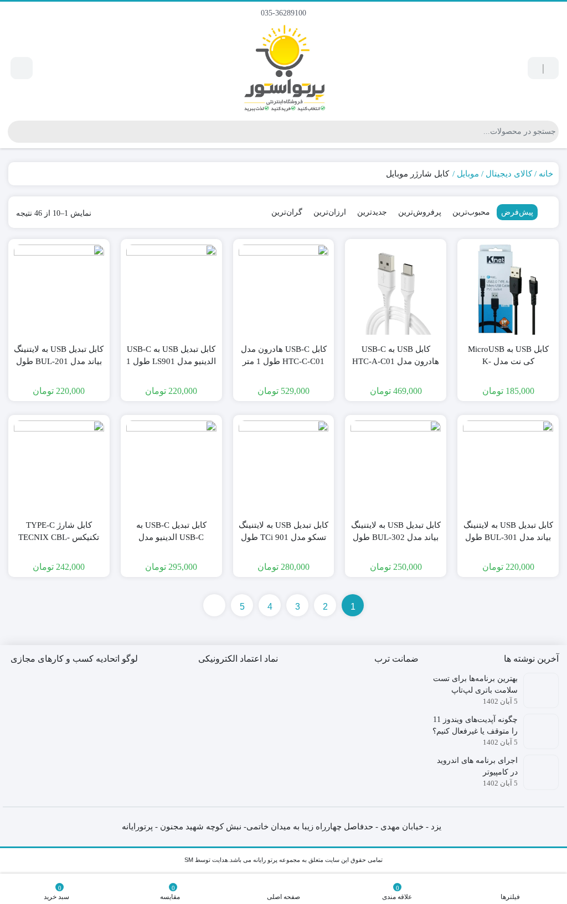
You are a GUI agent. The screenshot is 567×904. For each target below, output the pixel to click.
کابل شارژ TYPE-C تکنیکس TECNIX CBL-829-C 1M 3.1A (58, 537)
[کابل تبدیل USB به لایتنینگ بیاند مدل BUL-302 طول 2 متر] (395, 465)
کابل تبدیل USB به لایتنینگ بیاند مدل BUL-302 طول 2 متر (396, 537)
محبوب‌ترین (471, 212)
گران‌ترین (286, 212)
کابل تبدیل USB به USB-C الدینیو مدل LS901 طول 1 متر (171, 361)
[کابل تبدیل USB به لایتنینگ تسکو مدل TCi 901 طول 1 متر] (284, 465)
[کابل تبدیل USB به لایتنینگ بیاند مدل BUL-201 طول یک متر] (59, 290)
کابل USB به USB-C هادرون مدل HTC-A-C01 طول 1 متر (395, 361)
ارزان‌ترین (329, 212)
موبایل (468, 173)
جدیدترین (372, 212)
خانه (546, 173)
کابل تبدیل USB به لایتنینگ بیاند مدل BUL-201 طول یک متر (59, 361)
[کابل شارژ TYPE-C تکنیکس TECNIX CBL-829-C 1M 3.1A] (59, 465)
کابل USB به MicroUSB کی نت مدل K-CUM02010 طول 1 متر (508, 361)
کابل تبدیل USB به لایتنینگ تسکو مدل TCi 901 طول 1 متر (283, 537)
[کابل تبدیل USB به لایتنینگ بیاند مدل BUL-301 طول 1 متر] (508, 465)
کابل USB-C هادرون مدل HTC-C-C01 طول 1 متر (284, 355)
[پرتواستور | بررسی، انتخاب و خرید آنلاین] (284, 68)
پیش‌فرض (517, 212)
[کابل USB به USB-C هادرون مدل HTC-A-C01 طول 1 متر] (395, 290)
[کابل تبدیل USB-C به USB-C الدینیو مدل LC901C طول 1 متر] (171, 465)
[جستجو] (16, 132)
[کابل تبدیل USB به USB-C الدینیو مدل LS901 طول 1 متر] (171, 290)
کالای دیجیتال (509, 173)
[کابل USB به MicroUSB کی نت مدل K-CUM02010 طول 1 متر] (508, 290)
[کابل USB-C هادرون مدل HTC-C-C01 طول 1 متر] (284, 290)
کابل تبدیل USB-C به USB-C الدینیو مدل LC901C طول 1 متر (171, 537)
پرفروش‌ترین (419, 212)
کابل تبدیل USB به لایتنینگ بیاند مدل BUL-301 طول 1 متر (508, 537)
